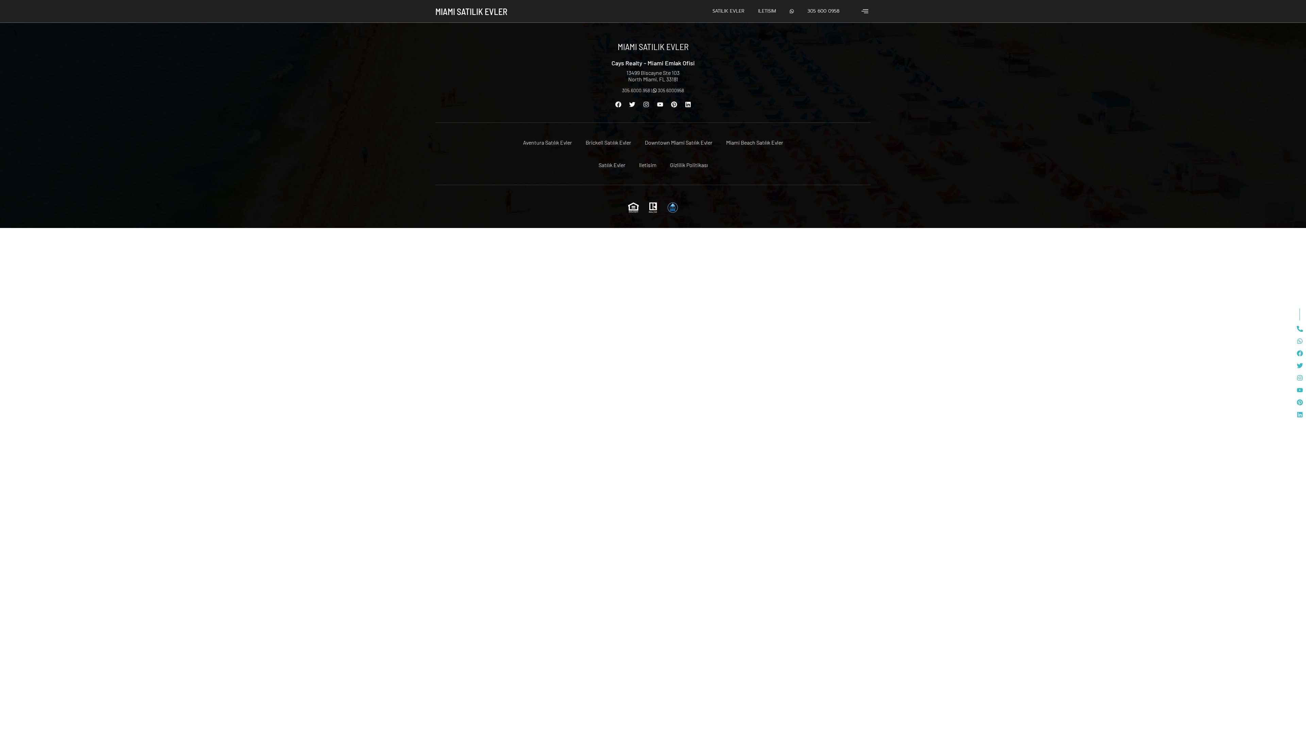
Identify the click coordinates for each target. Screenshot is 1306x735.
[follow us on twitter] (1300, 366)
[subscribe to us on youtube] (1300, 390)
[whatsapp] (1300, 341)
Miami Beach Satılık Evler (754, 142)
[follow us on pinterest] (1300, 402)
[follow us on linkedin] (1300, 415)
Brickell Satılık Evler (608, 142)
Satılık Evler (728, 11)
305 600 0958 (823, 11)
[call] (1300, 329)
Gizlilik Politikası (689, 165)
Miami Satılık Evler (471, 11)
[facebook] (1300, 353)
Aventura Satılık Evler (547, 142)
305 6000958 (670, 90)
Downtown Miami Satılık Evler (679, 142)
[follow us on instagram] (1300, 378)
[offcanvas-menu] (865, 11)
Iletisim (767, 11)
